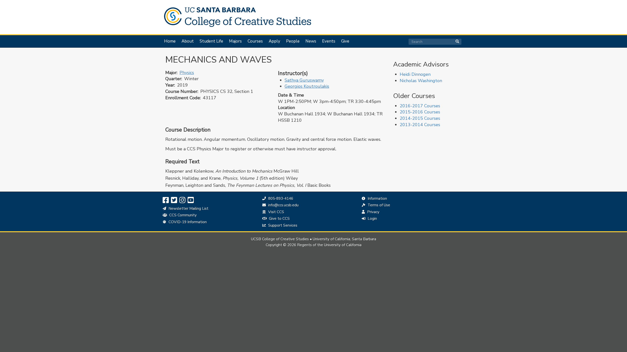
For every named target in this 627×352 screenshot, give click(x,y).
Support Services (282, 225)
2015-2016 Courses (420, 112)
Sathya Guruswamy (304, 80)
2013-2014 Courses (420, 125)
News (310, 41)
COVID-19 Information (187, 222)
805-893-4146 (280, 198)
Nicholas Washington (421, 81)
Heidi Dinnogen (415, 74)
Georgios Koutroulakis (307, 86)
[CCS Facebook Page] (166, 200)
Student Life (211, 41)
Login (372, 218)
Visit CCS (275, 211)
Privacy (372, 211)
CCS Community (182, 215)
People (293, 41)
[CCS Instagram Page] (182, 200)
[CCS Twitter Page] (174, 200)
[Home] (235, 17)
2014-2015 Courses (420, 118)
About (187, 41)
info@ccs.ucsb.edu (283, 205)
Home (170, 41)
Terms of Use (378, 205)
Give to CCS (279, 218)
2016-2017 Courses (420, 106)
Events (328, 41)
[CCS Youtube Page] (191, 200)
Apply (274, 41)
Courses (255, 41)
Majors (235, 41)
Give (345, 41)
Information (377, 198)
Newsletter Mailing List (188, 208)
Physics (187, 73)
